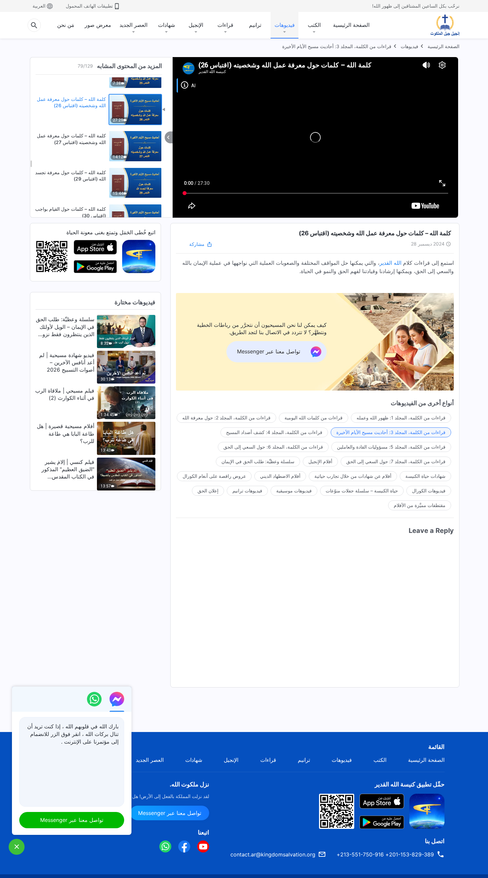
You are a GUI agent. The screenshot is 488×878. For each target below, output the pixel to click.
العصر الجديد (133, 25)
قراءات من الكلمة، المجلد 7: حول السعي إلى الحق (396, 461)
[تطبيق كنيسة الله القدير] (138, 256)
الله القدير (390, 262)
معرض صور (98, 25)
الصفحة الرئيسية (351, 25)
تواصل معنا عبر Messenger (169, 813)
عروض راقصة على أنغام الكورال (214, 476)
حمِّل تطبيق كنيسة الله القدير (410, 784)
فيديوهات (285, 25)
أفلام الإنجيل (320, 461)
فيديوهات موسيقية (294, 490)
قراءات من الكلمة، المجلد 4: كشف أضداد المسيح (274, 432)
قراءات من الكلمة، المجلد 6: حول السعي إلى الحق (273, 447)
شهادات (166, 25)
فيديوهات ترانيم (247, 490)
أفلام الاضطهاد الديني (280, 476)
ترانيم (255, 25)
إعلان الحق (208, 490)
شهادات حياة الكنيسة (425, 476)
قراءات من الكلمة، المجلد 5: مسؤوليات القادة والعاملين (391, 447)
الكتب (314, 25)
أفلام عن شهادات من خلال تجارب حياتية (352, 476)
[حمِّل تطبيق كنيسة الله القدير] (427, 810)
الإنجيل (196, 25)
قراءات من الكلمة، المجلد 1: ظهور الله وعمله (401, 417)
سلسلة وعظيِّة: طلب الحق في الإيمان (257, 461)
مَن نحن (65, 25)
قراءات (225, 25)
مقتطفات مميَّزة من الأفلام (420, 505)
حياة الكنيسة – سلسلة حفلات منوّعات (362, 490)
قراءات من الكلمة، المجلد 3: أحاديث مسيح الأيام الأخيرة (336, 46)
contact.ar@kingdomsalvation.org (272, 854)
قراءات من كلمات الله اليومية (314, 417)
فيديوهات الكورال (429, 490)
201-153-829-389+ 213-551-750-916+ (385, 854)
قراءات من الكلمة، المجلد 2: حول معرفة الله (226, 417)
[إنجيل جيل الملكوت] (440, 25)
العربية (39, 6)
